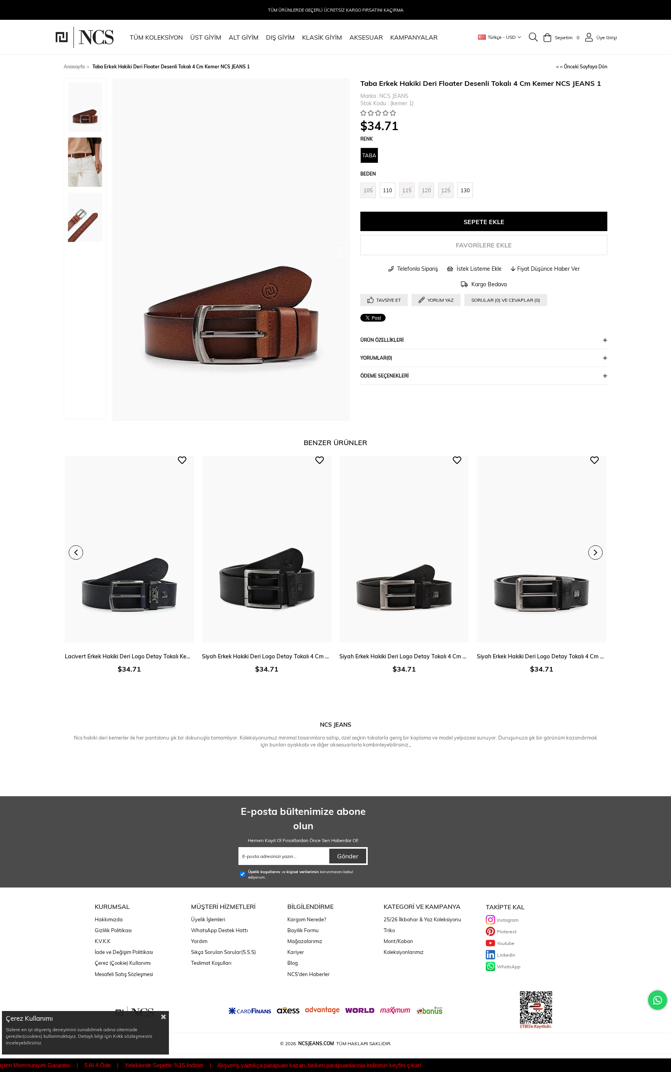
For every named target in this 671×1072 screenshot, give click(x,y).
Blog (292, 962)
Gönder (347, 856)
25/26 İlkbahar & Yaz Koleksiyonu (422, 919)
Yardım (199, 941)
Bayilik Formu (303, 930)
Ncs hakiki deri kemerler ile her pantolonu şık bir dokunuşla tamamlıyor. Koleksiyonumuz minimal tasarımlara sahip (206, 737)
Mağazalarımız (304, 941)
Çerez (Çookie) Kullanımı (123, 962)
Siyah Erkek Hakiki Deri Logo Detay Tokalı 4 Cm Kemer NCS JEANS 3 (267, 656)
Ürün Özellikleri (381, 340)
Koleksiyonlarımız (404, 951)
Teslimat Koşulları (211, 962)
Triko (389, 930)
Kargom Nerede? (306, 919)
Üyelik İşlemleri (208, 919)
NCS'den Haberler (308, 974)
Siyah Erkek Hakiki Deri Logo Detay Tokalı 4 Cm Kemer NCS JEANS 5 (542, 656)
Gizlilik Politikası (113, 930)
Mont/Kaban (398, 941)
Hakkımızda (109, 919)
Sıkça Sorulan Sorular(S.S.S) (223, 951)
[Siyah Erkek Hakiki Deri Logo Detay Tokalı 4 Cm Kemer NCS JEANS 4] (404, 549)
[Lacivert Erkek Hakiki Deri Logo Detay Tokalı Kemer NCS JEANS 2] (130, 549)
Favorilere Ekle (182, 460)
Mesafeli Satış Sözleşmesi (124, 974)
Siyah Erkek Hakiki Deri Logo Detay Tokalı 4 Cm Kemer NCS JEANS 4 (404, 656)
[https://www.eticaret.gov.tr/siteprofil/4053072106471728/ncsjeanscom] (536, 1010)
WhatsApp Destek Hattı (219, 930)
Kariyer (295, 951)
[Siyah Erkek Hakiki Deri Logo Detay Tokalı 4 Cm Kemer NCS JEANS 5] (542, 549)
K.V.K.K (102, 941)
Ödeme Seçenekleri (384, 375)
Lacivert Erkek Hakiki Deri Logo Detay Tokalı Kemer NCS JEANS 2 (130, 656)
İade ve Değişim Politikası (124, 951)
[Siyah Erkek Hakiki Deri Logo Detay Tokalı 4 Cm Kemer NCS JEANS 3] (267, 549)
